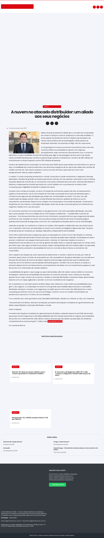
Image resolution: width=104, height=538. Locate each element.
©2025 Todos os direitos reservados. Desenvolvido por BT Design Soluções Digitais (52, 535)
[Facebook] (94, 7)
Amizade (6, 448)
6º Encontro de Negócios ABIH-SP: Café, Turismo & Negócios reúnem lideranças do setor (72, 373)
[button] (47, 123)
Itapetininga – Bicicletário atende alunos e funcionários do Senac (76, 449)
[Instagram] (97, 7)
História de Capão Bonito (12, 442)
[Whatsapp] (101, 7)
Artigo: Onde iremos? (62, 442)
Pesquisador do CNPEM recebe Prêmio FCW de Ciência (30, 418)
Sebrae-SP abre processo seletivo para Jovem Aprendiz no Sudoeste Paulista (28, 373)
